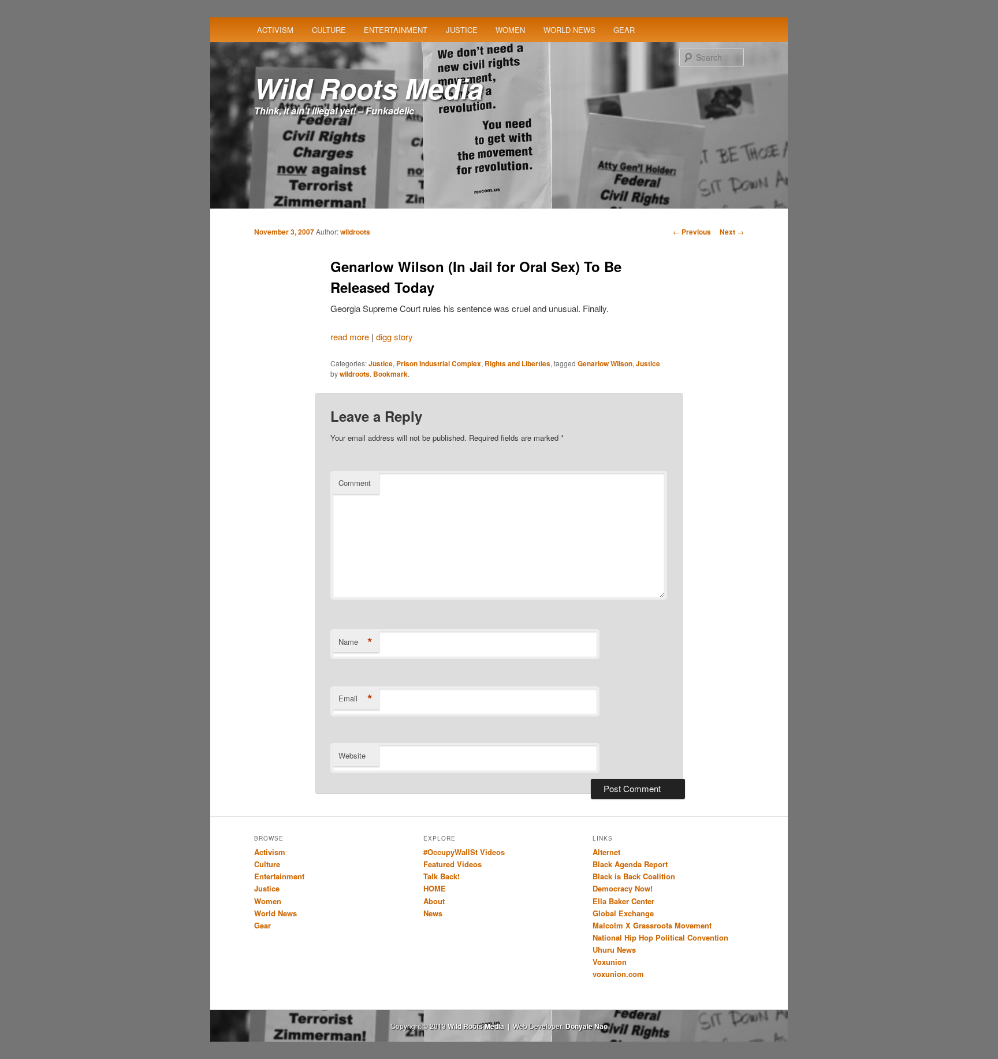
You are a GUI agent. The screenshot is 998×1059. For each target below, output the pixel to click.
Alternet (606, 851)
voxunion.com (618, 973)
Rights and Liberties (517, 363)
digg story (394, 336)
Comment (354, 482)
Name (355, 642)
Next (732, 231)
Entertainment (395, 29)
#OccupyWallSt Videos (464, 851)
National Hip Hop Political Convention (660, 937)
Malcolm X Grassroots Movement (652, 925)
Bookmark (390, 374)
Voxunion (610, 961)
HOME (434, 888)
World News (569, 29)
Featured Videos (452, 864)
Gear (624, 29)
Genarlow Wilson (605, 363)
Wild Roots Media (368, 88)
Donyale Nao (586, 1026)
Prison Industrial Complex (438, 363)
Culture (329, 29)
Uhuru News (614, 949)
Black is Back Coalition (634, 876)
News (432, 913)
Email (355, 698)
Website (352, 755)
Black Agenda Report (630, 864)
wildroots (355, 231)
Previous (692, 231)
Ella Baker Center (623, 900)
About (434, 900)
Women (510, 29)
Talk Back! (441, 876)
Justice (462, 29)
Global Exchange (623, 913)
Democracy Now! (623, 888)
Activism (275, 29)
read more (349, 336)
